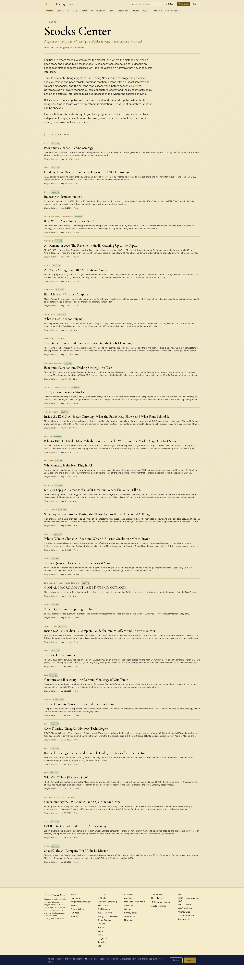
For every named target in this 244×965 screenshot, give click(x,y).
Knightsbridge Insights (81, 901)
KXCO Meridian (185, 908)
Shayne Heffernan (51, 159)
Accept (190, 960)
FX (68, 10)
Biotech (135, 10)
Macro (100, 931)
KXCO (100, 935)
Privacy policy (130, 912)
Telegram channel (162, 902)
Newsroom (129, 920)
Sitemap (74, 916)
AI (92, 10)
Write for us (183, 4)
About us (128, 898)
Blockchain (123, 10)
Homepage (76, 898)
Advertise (128, 905)
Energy (84, 10)
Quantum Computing (107, 901)
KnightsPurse (184, 912)
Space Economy (105, 920)
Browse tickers (77, 909)
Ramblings (102, 942)
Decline (176, 960)
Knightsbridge (172, 10)
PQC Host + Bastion (187, 915)
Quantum (100, 10)
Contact (128, 909)
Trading (50, 10)
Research (157, 10)
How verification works (134, 901)
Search (74, 905)
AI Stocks (102, 898)
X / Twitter (158, 898)
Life (99, 946)
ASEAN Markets (105, 912)
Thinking (101, 923)
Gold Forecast (104, 909)
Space (111, 10)
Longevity (102, 938)
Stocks (60, 10)
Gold (75, 10)
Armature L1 (183, 919)
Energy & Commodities (108, 916)
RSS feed (75, 912)
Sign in (195, 4)
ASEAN (146, 10)
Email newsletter (158, 906)
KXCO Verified (184, 904)
